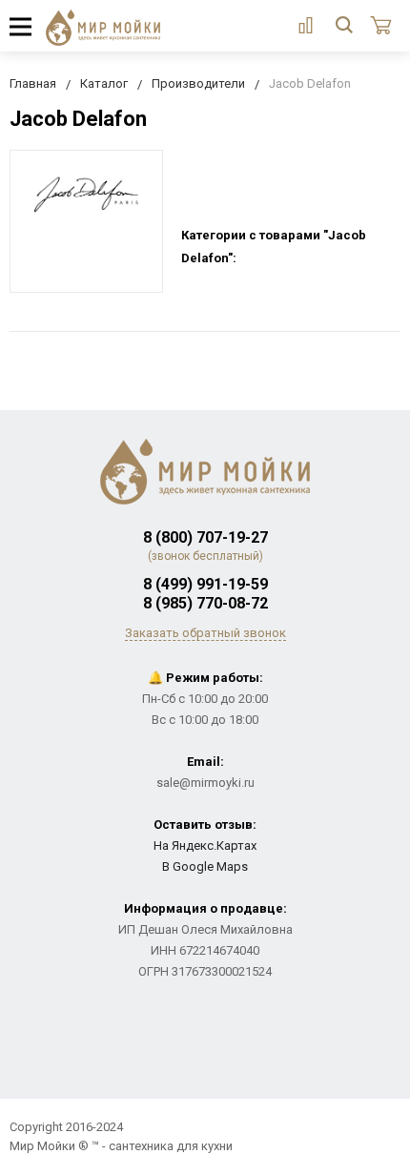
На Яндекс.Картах (205, 845)
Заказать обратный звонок (205, 633)
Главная (33, 83)
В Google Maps (205, 866)
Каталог (104, 83)
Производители (198, 83)
